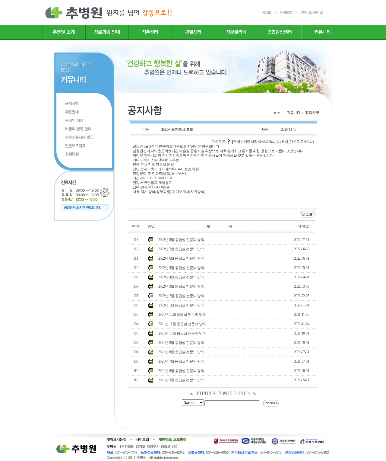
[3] (209, 393)
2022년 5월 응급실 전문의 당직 (181, 268)
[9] (240, 393)
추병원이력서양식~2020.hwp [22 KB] (260, 141)
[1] (199, 393)
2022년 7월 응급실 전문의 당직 (181, 249)
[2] (204, 393)
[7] (230, 393)
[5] (219, 393)
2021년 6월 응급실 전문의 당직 (181, 371)
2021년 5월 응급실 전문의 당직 (181, 380)
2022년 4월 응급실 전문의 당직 (181, 277)
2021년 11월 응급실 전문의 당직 (182, 324)
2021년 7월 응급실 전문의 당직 (181, 361)
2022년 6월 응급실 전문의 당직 (181, 258)
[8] (235, 393)
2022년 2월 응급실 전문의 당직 (181, 296)
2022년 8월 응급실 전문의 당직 (181, 240)
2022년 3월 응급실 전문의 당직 (181, 286)
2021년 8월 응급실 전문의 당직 (181, 352)
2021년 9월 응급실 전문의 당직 (181, 343)
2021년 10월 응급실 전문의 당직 (182, 333)
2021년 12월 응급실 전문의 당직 (182, 314)
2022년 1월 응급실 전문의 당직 (181, 305)
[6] (225, 393)
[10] (246, 393)
